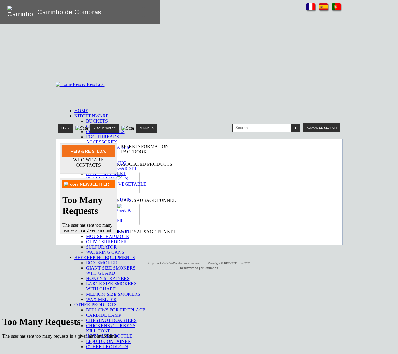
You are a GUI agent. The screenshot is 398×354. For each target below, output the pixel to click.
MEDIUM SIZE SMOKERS (113, 294)
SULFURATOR (101, 246)
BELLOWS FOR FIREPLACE (115, 309)
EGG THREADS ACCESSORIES (102, 139)
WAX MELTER (101, 299)
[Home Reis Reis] (80, 84)
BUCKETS (97, 121)
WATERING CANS (105, 252)
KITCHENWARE (105, 128)
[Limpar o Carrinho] (138, 12)
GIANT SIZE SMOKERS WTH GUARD (110, 270)
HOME (81, 110)
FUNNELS (147, 128)
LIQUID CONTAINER (108, 341)
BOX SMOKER (101, 262)
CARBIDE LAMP (103, 315)
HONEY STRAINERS (108, 278)
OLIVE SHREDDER (106, 241)
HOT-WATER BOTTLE (109, 336)
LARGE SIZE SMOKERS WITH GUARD (111, 286)
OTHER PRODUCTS (107, 346)
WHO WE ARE (88, 159)
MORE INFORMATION (145, 146)
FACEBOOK (134, 151)
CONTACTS (88, 165)
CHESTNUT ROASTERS (111, 320)
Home (65, 128)
